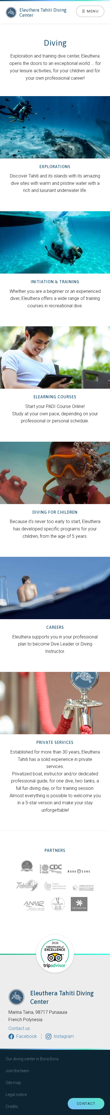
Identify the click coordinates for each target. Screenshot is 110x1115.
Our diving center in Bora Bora (32, 1059)
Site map (13, 1082)
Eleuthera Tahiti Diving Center (43, 12)
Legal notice (16, 1094)
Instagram (64, 1036)
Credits (12, 1106)
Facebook (26, 1036)
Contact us (19, 1028)
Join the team (17, 1071)
